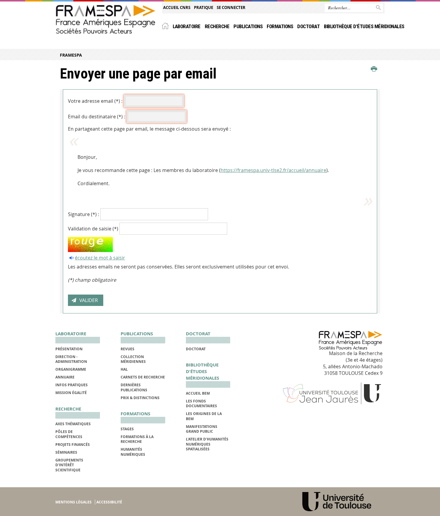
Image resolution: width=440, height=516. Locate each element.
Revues (127, 348)
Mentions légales (73, 502)
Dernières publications (134, 387)
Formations (280, 26)
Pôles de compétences (68, 434)
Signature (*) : (83, 214)
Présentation (69, 348)
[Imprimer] (374, 69)
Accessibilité (109, 502)
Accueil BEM (198, 393)
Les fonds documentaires (201, 403)
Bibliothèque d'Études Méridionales (364, 26)
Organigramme (70, 369)
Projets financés (72, 444)
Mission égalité (71, 392)
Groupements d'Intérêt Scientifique (69, 465)
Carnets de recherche (143, 377)
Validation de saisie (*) (93, 228)
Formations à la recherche (137, 439)
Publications (248, 26)
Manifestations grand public (201, 429)
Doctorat (308, 26)
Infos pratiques (71, 384)
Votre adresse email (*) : (95, 101)
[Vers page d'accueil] (105, 19)
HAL (124, 369)
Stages (127, 428)
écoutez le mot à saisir (100, 257)
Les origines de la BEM (204, 416)
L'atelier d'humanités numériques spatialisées (207, 444)
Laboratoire (187, 26)
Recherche (217, 26)
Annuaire (65, 377)
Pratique (203, 7)
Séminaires (66, 452)
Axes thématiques (73, 423)
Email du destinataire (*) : (96, 116)
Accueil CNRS (176, 7)
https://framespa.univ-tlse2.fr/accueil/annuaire (273, 170)
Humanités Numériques (133, 452)
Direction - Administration (71, 359)
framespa (71, 55)
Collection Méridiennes (133, 359)
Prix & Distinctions (140, 397)
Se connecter (231, 7)
